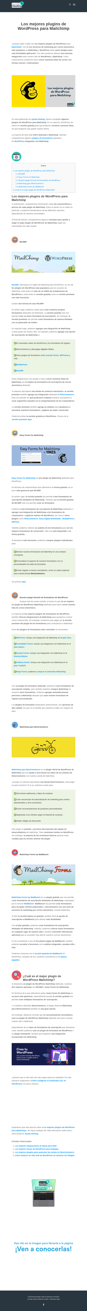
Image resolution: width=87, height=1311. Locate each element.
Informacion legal (55, 1299)
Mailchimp (16, 47)
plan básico (19, 647)
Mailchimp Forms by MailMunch (30, 187)
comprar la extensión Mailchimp (51, 672)
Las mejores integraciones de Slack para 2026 (36, 1146)
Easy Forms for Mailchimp (27, 177)
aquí (24, 582)
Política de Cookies (43, 1299)
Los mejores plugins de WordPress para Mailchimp (34, 171)
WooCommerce (67, 394)
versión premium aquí (22, 419)
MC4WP (20, 174)
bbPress (15, 522)
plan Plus (67, 638)
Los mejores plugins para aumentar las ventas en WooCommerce (44, 1152)
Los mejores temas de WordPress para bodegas (36, 1149)
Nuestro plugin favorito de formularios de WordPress (38, 180)
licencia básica (20, 656)
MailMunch (29, 904)
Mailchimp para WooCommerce (30, 184)
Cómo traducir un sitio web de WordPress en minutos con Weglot (44, 1155)
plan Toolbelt (20, 666)
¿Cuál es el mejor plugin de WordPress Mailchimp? (34, 190)
